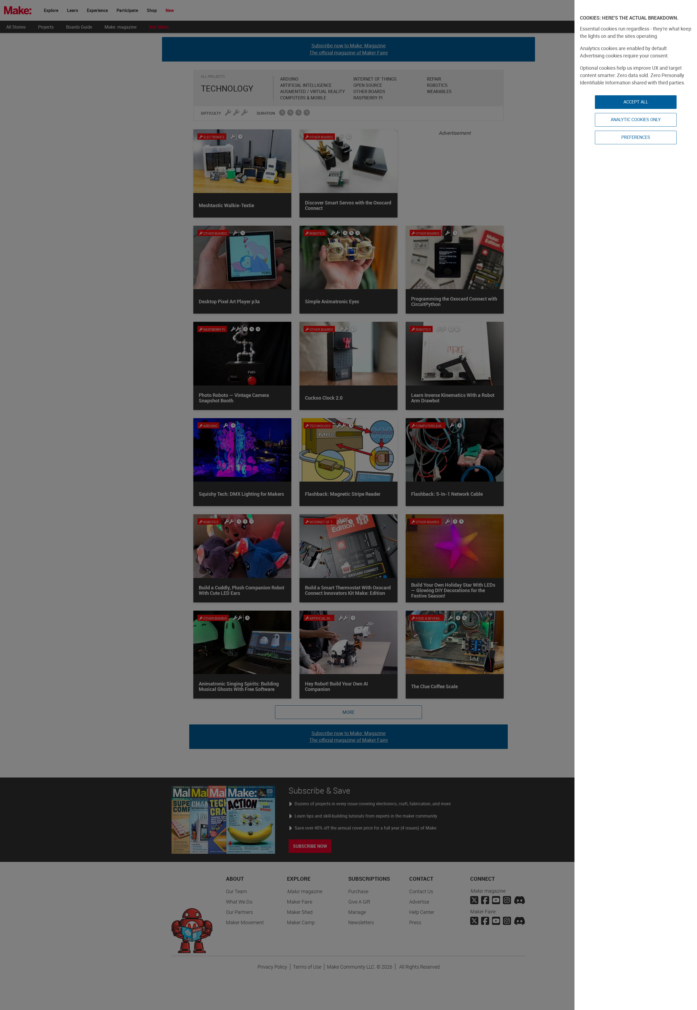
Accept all (635, 102)
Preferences (635, 137)
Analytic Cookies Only (636, 120)
